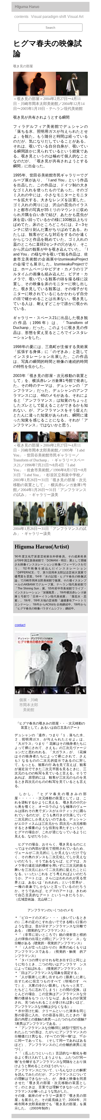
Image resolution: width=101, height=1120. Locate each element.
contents (21, 17)
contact (20, 625)
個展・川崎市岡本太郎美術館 (28, 705)
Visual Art (75, 17)
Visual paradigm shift (48, 17)
